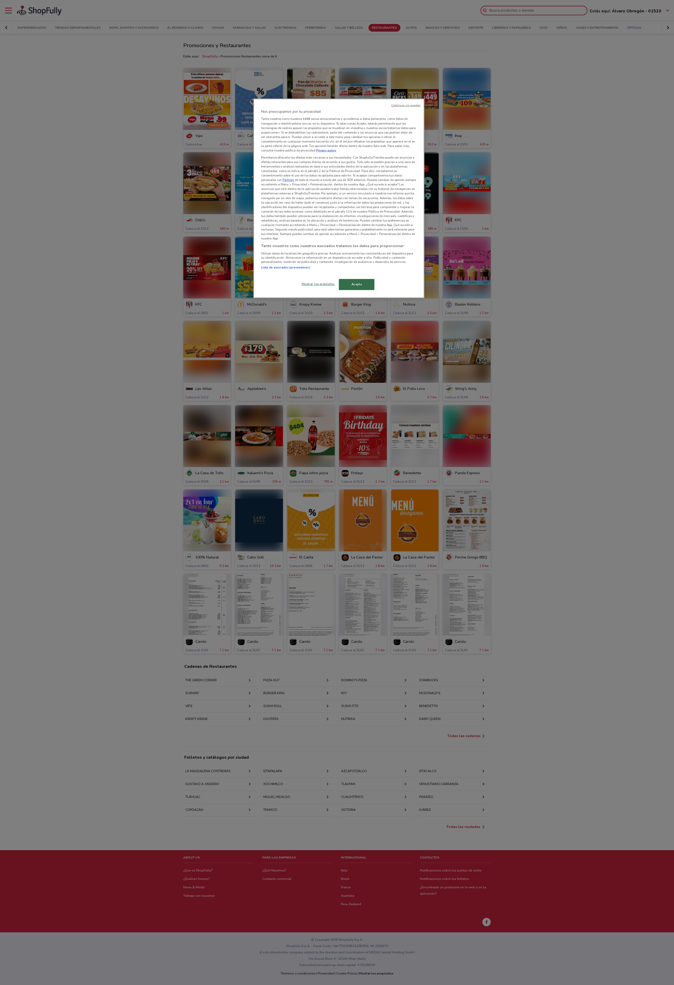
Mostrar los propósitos (318, 284)
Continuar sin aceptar (405, 105)
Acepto (356, 284)
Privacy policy (326, 150)
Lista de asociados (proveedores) (285, 267)
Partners (288, 180)
